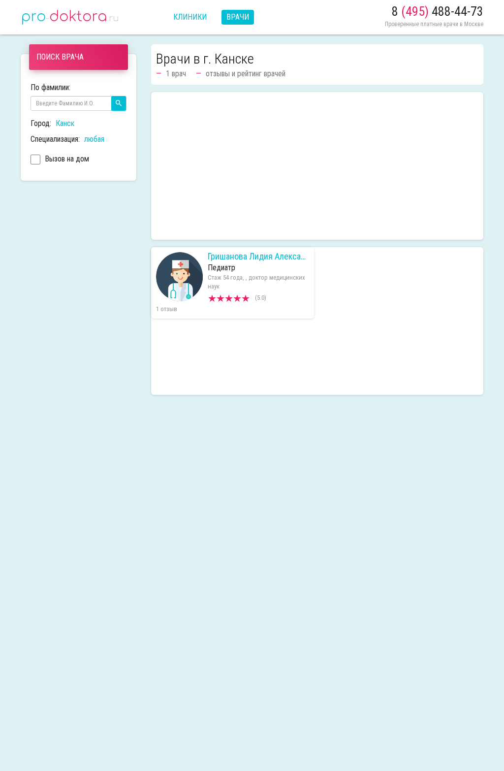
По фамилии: (50, 87)
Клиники (190, 17)
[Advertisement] (317, 166)
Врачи (237, 17)
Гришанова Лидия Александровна (258, 256)
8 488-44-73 (437, 11)
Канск (65, 123)
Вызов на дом (66, 158)
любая (94, 139)
